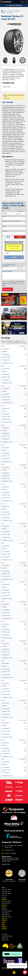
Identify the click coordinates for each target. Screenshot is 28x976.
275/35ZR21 (22, 740)
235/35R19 (22, 543)
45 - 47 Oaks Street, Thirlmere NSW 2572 (13, 846)
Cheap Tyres (5, 940)
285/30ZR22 (22, 759)
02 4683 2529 (9, 850)
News (3, 925)
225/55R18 (22, 406)
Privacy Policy (9, 283)
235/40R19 (22, 563)
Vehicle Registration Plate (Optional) (8, 265)
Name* (4, 216)
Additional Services (7, 917)
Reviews (4, 929)
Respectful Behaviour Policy (7, 968)
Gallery (4, 927)
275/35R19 (22, 621)
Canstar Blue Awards (7, 936)
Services (4, 905)
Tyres (3, 887)
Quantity (21, 211)
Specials (4, 919)
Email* (4, 226)
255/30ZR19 (22, 582)
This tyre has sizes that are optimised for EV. (14, 96)
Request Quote (7, 289)
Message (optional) (7, 271)
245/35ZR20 (22, 661)
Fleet (3, 923)
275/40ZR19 (22, 641)
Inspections (4, 909)
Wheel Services (6, 915)
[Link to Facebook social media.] (14, 972)
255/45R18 (22, 484)
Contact (4, 921)
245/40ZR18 (22, 425)
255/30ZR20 (22, 681)
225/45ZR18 (22, 386)
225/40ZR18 (22, 366)
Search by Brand (6, 893)
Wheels (4, 899)
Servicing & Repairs (7, 911)
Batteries (4, 907)
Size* (3, 211)
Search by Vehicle (6, 889)
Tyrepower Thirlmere (15, 5)
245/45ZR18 (22, 445)
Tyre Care (4, 895)
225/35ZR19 (22, 504)
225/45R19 (22, 523)
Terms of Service (20, 283)
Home (4, 11)
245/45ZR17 (22, 346)
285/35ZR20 (22, 720)
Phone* (10, 221)
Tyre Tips (4, 897)
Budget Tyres (5, 938)
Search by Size (6, 891)
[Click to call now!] (22, 2)
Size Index (4, 934)
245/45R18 (22, 465)
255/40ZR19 (22, 602)
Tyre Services (5, 913)
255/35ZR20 (22, 700)
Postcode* (5, 231)
